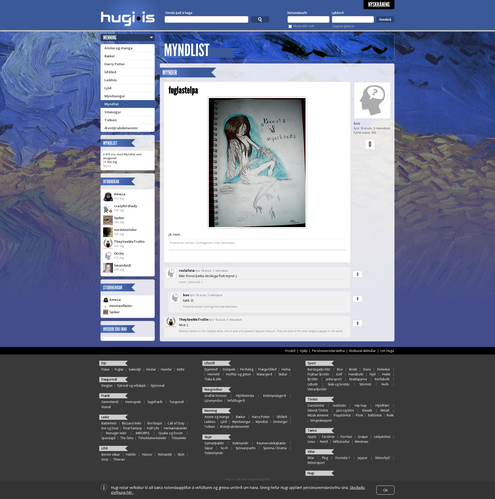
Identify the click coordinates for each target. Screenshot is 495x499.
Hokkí (386, 374)
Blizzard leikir (132, 423)
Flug (325, 458)
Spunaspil (108, 438)
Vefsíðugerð (236, 400)
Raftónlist (375, 415)
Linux (311, 441)
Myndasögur (114, 96)
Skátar (282, 374)
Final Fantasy (132, 428)
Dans (367, 369)
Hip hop (361, 405)
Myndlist (111, 104)
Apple (312, 436)
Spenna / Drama (275, 448)
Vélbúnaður (341, 441)
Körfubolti (382, 379)
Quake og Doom (171, 433)
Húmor (147, 454)
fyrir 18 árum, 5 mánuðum (211, 270)
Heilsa (286, 369)
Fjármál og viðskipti (131, 385)
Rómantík (165, 454)
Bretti (353, 369)
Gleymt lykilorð (343, 26)
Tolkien (110, 120)
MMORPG (143, 433)
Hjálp (304, 351)
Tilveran (119, 459)
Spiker (119, 217)
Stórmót (365, 384)
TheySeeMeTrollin (129, 241)
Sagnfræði (154, 402)
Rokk (390, 415)
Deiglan (106, 385)
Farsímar (328, 436)
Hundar (166, 369)
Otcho (119, 253)
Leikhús (110, 80)
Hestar (151, 369)
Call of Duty (176, 423)
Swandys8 (122, 265)
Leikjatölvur (382, 436)
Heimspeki (133, 402)
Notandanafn (297, 13)
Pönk (359, 415)
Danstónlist (316, 405)
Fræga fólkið (267, 369)
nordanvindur (125, 229)
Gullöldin (339, 405)
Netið (324, 441)
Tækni (312, 430)
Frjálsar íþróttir (318, 374)
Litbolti (313, 384)
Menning (110, 37)
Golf (339, 374)
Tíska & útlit (212, 379)
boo (357, 123)
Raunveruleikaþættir (271, 443)
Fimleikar (383, 369)
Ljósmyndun (213, 400)
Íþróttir (313, 379)
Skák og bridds (338, 384)
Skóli (181, 454)
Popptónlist (342, 415)
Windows (361, 441)
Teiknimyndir (213, 453)
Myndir (169, 73)
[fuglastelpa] (257, 162)
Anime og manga (118, 48)
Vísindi (106, 407)
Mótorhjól (382, 458)
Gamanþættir (214, 443)
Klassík (367, 410)
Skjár (208, 437)
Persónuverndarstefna (328, 351)
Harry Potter (114, 64)
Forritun (346, 436)
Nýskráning (379, 4)
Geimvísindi (109, 402)
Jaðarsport (334, 379)
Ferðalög (246, 369)
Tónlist (313, 399)
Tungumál (176, 402)
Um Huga (387, 351)
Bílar (311, 458)
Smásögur (112, 112)
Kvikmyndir (241, 443)
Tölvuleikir (178, 438)
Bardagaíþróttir (319, 369)
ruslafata (187, 270)
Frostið (290, 351)
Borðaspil (154, 423)
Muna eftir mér (304, 26)
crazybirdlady (125, 206)
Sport (312, 363)
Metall (385, 410)
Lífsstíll (209, 363)
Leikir (105, 417)
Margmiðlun (213, 389)
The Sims (126, 438)
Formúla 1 (342, 458)
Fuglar (119, 369)
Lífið (104, 448)
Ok (385, 490)
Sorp (104, 459)
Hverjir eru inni (115, 329)
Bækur (109, 56)
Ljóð (107, 88)
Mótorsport (316, 463)
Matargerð (264, 374)
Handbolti (356, 374)
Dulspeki (229, 369)
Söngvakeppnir (321, 420)
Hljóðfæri (382, 405)
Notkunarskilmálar (362, 351)
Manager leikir (116, 433)
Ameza (119, 194)
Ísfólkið (110, 72)
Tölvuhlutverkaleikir (152, 438)
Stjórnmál (157, 385)
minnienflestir (120, 305)
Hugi (311, 473)
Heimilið (214, 374)
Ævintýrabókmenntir (121, 128)
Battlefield (108, 423)
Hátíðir (131, 454)
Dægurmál (109, 379)
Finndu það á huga (179, 13)
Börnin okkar (110, 454)
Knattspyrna (358, 379)
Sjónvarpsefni (245, 448)
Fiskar (105, 369)
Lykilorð (338, 13)
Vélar (311, 451)
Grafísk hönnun (215, 395)
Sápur (208, 448)
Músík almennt (318, 415)
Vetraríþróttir (317, 389)
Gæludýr (135, 369)
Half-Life (153, 428)
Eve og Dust (109, 428)
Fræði (105, 395)
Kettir (181, 369)
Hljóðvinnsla (245, 395)
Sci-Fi (224, 448)
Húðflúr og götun (238, 374)
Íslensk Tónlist (318, 410)
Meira (107, 166)
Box (340, 369)
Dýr (103, 363)
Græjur (363, 436)
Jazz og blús (345, 410)
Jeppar (363, 458)
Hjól (373, 374)
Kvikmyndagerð (274, 395)
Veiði (385, 384)
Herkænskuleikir (175, 428)
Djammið (211, 369)
